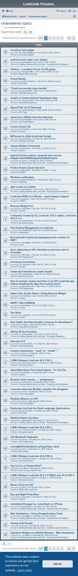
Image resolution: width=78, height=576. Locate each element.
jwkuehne (26, 170)
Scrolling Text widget (22, 50)
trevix (24, 160)
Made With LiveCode (28, 74)
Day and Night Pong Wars (24, 494)
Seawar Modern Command (25, 145)
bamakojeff (26, 62)
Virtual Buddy (18, 78)
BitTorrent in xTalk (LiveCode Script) (30, 136)
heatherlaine (27, 221)
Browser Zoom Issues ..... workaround (31, 379)
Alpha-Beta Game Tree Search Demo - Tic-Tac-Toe (38, 370)
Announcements (26, 223)
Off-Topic (23, 83)
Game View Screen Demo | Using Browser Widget (38, 293)
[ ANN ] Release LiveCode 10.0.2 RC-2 (31, 456)
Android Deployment (28, 93)
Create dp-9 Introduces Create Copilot (31, 271)
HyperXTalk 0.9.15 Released (25, 107)
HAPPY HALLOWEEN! (22, 303)
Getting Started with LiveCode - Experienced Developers (44, 64)
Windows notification (22, 177)
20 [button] (69, 38)
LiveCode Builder (26, 55)
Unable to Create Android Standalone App (33, 98)
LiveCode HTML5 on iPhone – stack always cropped (39, 196)
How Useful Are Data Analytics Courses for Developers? (41, 322)
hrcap (24, 439)
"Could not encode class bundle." (29, 88)
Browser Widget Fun (21, 206)
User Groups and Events (30, 470)
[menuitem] (9, 11)
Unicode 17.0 (17, 341)
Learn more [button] (24, 570)
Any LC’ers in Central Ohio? (26, 465)
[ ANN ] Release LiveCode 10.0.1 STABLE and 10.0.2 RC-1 (42, 475)
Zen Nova (15, 312)
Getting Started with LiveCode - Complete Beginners (42, 336)
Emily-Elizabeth (28, 52)
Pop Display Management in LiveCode (31, 227)
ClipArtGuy (26, 139)
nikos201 (26, 255)
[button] (40, 38)
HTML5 (22, 172)
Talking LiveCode (26, 141)
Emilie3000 (26, 230)
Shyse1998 (27, 91)
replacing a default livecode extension (31, 117)
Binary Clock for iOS (21, 485)
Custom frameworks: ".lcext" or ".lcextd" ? (34, 351)
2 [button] (49, 38)
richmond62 (27, 334)
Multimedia (23, 232)
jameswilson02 (28, 286)
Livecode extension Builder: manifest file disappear (39, 389)
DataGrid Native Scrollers (24, 418)
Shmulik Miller (28, 72)
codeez (25, 324)
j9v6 (23, 487)
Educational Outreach (28, 327)
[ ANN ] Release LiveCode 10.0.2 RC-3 (31, 427)
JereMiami (26, 516)
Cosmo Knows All (20, 126)
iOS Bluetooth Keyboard (24, 437)
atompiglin (26, 242)
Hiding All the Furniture (23, 331)
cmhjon (25, 468)
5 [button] (61, 38)
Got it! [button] (57, 563)
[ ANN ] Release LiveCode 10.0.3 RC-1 (31, 360)
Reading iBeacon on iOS (24, 398)
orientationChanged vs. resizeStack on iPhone (36, 504)
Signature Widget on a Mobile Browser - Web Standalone (42, 532)
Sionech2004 (27, 100)
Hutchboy (26, 129)
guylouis (25, 199)
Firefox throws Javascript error (27, 167)
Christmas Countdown (22, 262)
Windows (23, 182)
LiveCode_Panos (29, 363)
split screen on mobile (23, 186)
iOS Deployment (26, 257)
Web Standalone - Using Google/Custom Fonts (36, 513)
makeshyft (26, 382)
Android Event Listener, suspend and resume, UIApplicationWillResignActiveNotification (36, 156)
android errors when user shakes (28, 59)
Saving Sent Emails (21, 523)
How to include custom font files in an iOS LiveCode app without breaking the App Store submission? (42, 282)
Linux (21, 245)
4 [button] (57, 38)
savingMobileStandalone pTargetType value (34, 446)
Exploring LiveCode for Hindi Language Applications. (40, 408)
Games (22, 131)
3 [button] (53, 38)
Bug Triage (24, 451)
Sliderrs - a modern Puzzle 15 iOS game (33, 69)
